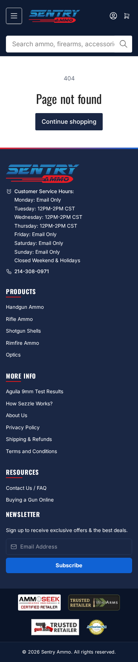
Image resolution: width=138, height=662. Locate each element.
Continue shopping (69, 121)
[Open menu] (14, 16)
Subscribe (69, 565)
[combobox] (69, 44)
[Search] (123, 44)
